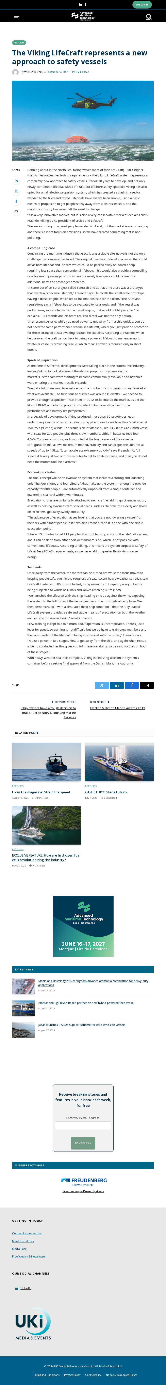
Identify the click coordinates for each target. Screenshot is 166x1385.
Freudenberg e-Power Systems (83, 1191)
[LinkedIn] (16, 180)
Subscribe (142, 4)
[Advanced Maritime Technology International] (82, 16)
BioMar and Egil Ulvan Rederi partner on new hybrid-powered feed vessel (86, 1003)
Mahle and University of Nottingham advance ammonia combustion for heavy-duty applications (93, 983)
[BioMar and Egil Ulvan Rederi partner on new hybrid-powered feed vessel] (23, 1008)
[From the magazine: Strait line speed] (46, 762)
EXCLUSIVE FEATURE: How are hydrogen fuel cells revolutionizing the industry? (46, 857)
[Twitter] (16, 191)
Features (19, 42)
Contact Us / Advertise (27, 1233)
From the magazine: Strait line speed (41, 792)
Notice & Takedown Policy (121, 1374)
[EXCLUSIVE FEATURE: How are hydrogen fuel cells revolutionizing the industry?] (46, 825)
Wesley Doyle (33, 72)
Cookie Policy (93, 1374)
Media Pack (19, 1248)
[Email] (16, 211)
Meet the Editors (23, 1241)
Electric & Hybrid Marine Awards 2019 (117, 708)
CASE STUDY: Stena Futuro (106, 792)
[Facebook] (16, 201)
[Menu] (16, 16)
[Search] (148, 16)
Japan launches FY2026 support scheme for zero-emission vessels (81, 1025)
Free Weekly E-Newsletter (29, 1256)
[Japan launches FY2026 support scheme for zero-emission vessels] (23, 1030)
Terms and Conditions (46, 1374)
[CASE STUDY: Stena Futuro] (119, 762)
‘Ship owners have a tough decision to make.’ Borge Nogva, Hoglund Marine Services (48, 712)
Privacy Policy (72, 1374)
